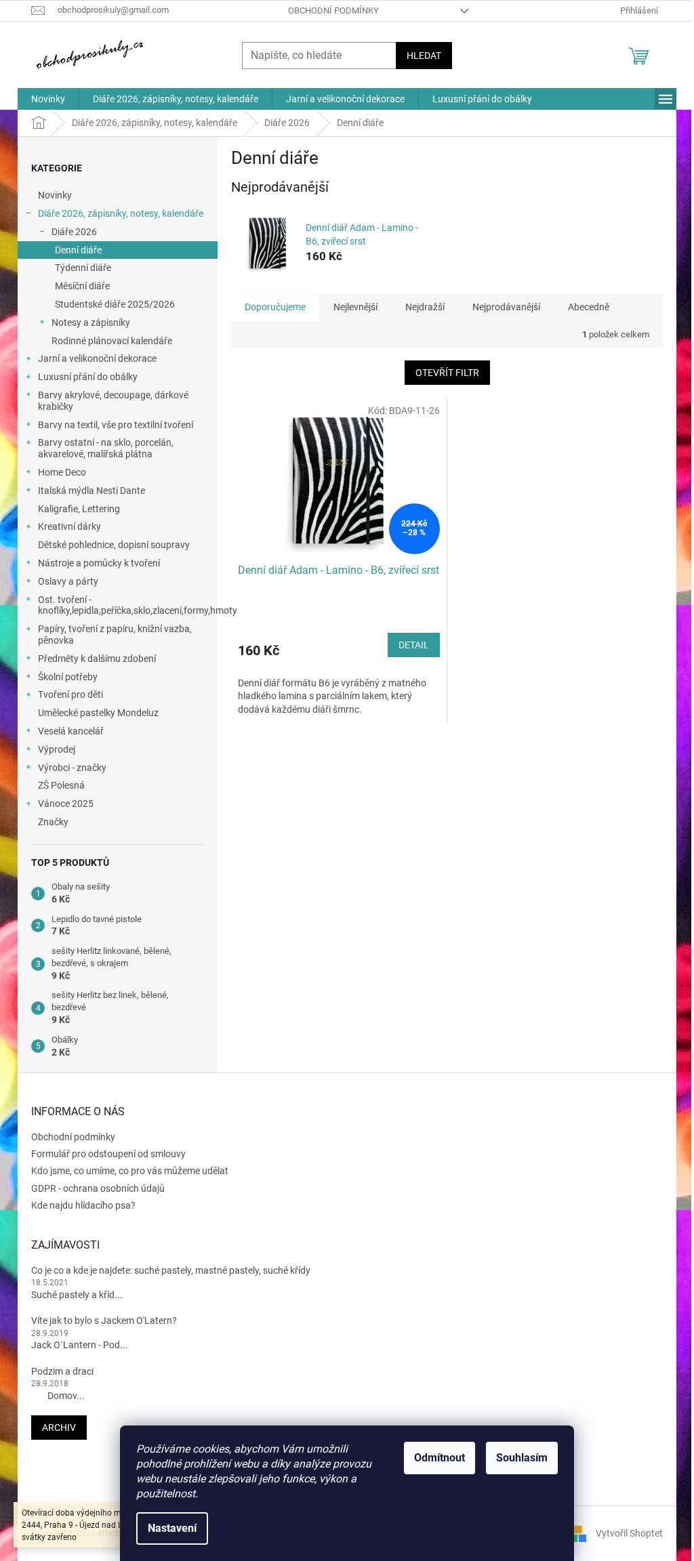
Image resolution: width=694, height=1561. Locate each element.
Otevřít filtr (447, 372)
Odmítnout (439, 1457)
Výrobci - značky (72, 767)
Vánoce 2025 (66, 803)
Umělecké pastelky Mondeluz (98, 712)
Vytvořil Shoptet (629, 1533)
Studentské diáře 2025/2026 (115, 304)
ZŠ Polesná (61, 785)
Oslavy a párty (68, 581)
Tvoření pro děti (70, 694)
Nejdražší (425, 306)
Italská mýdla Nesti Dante (91, 490)
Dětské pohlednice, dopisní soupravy (114, 544)
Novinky (55, 195)
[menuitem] (48, 99)
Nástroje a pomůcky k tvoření (99, 563)
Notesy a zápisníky (91, 322)
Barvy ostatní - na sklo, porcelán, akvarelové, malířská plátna (106, 448)
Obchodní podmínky (333, 10)
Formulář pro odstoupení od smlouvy (108, 1153)
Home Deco (62, 472)
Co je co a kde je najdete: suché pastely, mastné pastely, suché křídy (170, 1270)
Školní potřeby (68, 676)
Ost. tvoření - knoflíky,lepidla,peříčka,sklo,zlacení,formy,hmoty (128, 605)
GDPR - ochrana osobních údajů (98, 1188)
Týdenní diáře (83, 267)
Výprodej (56, 749)
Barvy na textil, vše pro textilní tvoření (115, 424)
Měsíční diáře (82, 285)
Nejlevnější (355, 306)
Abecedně (588, 306)
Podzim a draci (62, 1371)
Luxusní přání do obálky (88, 376)
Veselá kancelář (71, 731)
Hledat (424, 55)
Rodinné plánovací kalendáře (112, 340)
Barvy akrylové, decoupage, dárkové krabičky (113, 401)
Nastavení (172, 1528)
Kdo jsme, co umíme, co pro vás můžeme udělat (129, 1170)
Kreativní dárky (69, 526)
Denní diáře (78, 250)
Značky (53, 821)
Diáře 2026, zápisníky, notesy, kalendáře (120, 213)
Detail (414, 645)
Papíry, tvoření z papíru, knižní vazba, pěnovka (115, 634)
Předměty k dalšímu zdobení (97, 658)
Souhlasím (522, 1457)
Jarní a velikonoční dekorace (97, 358)
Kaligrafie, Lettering (79, 508)
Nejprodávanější (506, 306)
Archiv (59, 1427)
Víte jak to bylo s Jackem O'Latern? (104, 1320)
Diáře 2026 (74, 231)
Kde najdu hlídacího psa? (83, 1205)
